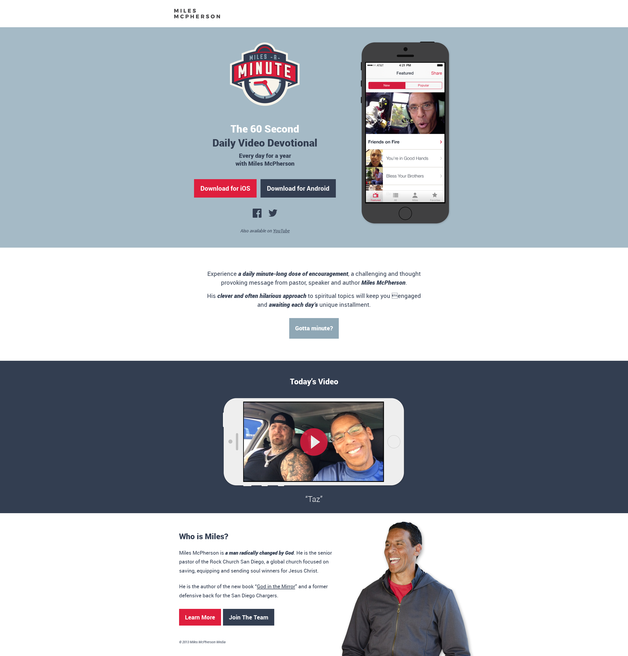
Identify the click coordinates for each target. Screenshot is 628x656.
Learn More (200, 617)
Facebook (257, 214)
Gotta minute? (314, 328)
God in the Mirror (276, 586)
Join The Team (248, 617)
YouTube (281, 231)
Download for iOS (225, 188)
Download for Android (298, 188)
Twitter (273, 214)
